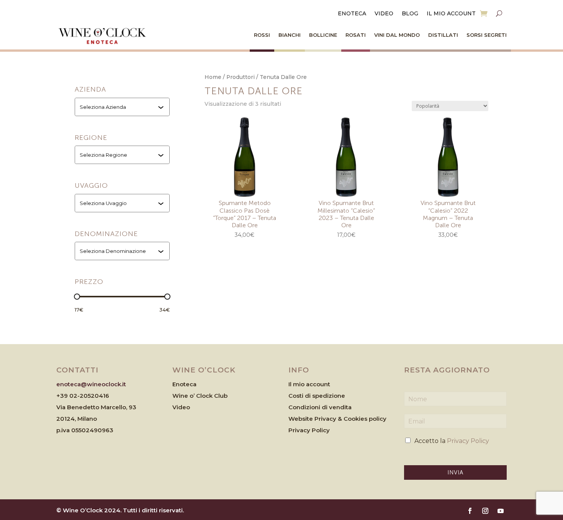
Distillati (443, 35)
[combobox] (123, 107)
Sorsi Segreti (486, 35)
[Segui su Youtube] (500, 511)
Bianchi (289, 35)
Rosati (355, 35)
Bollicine (323, 35)
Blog (410, 14)
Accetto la (451, 441)
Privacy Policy (309, 430)
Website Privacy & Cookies (328, 418)
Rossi (262, 35)
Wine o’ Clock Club (199, 395)
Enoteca (352, 14)
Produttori (240, 77)
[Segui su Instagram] (485, 511)
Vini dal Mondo (397, 35)
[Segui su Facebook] (470, 511)
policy (377, 418)
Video (384, 14)
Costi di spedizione (316, 395)
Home (213, 77)
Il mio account (451, 14)
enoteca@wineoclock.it (91, 384)
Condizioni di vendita (320, 407)
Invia (455, 472)
